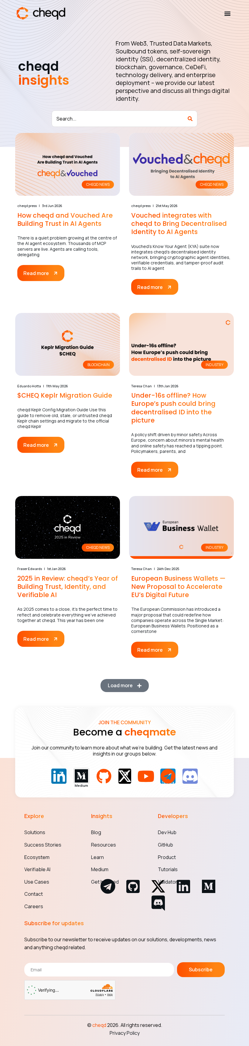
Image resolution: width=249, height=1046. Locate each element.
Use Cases (36, 881)
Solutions (34, 832)
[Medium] (208, 886)
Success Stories (42, 844)
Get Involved (105, 881)
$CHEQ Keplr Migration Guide (64, 395)
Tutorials (168, 869)
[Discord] (158, 903)
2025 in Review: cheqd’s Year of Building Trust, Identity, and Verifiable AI (67, 586)
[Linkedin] (183, 886)
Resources (103, 844)
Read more (36, 273)
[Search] (190, 119)
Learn (97, 857)
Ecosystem (36, 857)
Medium (99, 869)
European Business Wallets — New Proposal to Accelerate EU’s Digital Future (178, 586)
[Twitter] (124, 776)
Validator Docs (174, 881)
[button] (227, 13)
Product (167, 857)
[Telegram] (107, 886)
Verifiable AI (37, 869)
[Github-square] (133, 886)
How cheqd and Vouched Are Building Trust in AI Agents (65, 219)
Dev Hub (167, 832)
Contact (33, 894)
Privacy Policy (125, 1033)
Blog (96, 832)
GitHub (165, 844)
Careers (33, 906)
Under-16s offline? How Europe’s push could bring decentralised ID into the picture (173, 408)
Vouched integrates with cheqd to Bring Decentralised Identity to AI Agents (179, 223)
